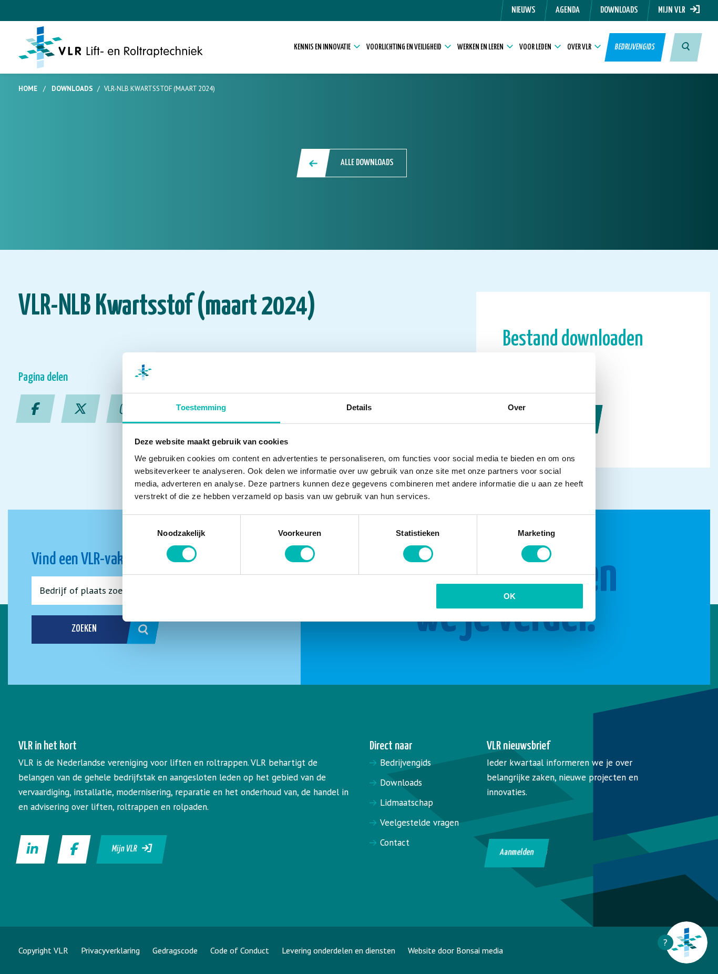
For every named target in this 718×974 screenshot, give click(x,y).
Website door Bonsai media (455, 950)
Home (27, 88)
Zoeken (84, 629)
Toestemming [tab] (201, 407)
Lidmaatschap (406, 802)
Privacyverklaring (110, 950)
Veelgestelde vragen (419, 822)
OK (510, 596)
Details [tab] (359, 407)
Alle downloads (367, 162)
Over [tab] (517, 407)
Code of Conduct (239, 950)
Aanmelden (516, 852)
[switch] (300, 553)
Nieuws (523, 10)
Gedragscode (175, 950)
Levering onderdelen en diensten (338, 950)
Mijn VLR (674, 10)
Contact (394, 842)
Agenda (568, 10)
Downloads (619, 10)
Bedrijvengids (635, 47)
